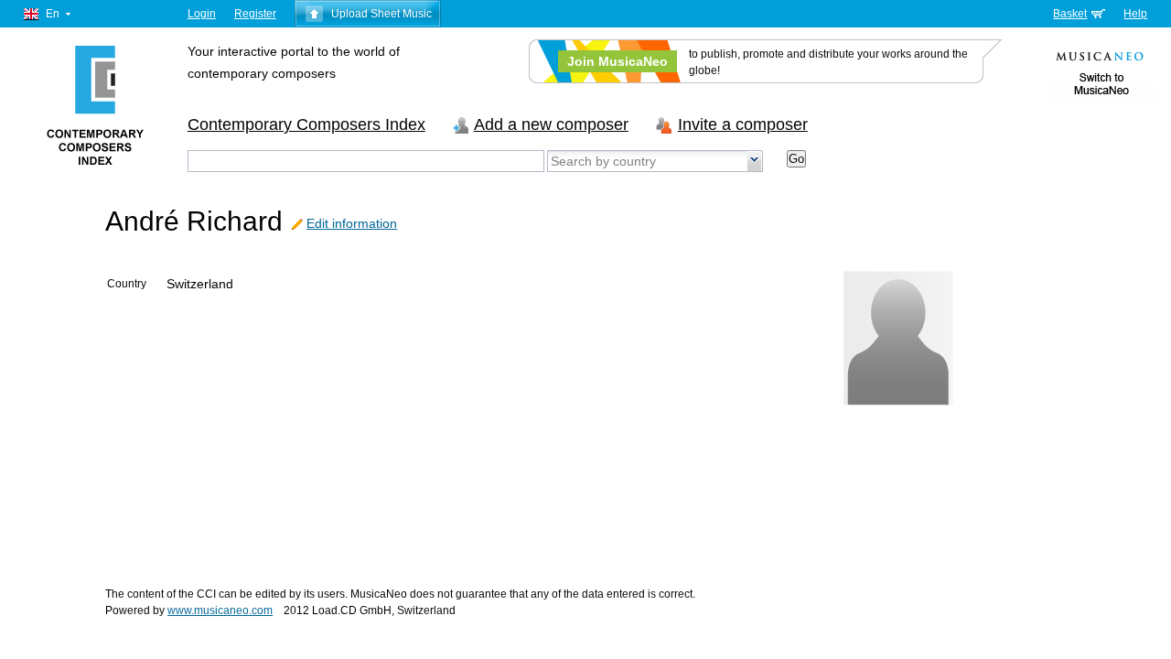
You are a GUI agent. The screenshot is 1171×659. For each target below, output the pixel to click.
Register (255, 13)
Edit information (351, 223)
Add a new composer (551, 124)
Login (202, 13)
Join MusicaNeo (617, 61)
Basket (1070, 13)
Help (1135, 13)
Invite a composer (743, 124)
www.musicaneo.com (220, 610)
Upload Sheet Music (381, 13)
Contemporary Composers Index (306, 124)
